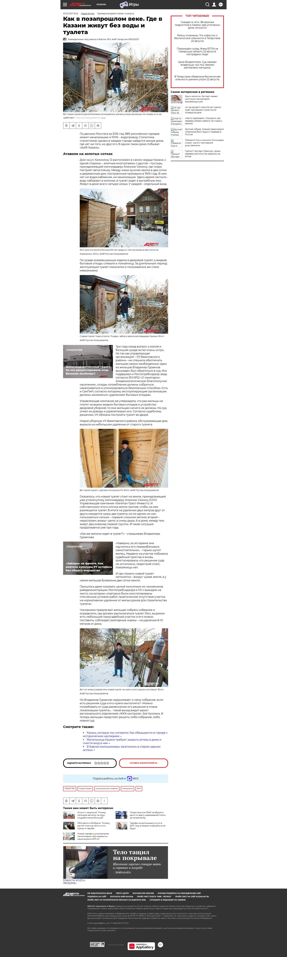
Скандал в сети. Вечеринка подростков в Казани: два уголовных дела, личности (197, 25)
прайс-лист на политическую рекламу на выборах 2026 (116, 900)
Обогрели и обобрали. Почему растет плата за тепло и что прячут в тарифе (93, 826)
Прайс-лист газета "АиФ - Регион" (154, 897)
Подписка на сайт (96, 897)
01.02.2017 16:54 (70, 13)
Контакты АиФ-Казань (121, 897)
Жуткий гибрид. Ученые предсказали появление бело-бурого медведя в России (204, 132)
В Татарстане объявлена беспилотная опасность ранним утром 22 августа (197, 78)
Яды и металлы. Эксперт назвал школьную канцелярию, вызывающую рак (201, 99)
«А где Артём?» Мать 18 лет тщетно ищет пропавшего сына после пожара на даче (203, 110)
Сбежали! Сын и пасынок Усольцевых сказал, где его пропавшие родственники (204, 143)
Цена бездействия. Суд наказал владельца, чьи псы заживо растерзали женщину (197, 65)
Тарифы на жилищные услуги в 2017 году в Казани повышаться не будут (147, 826)
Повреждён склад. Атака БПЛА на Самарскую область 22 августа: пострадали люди (197, 51)
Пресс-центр (122, 893)
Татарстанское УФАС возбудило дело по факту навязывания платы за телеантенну (147, 815)
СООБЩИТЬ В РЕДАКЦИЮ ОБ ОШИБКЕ (167, 900)
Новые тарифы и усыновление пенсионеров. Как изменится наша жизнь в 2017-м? (93, 836)
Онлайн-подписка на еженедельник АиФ (179, 893)
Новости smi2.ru (74, 880)
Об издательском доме (99, 893)
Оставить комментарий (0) (143, 763)
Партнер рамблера (116, 945)
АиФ (103, 117)
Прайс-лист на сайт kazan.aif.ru (192, 897)
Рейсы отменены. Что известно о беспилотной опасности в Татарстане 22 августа (197, 38)
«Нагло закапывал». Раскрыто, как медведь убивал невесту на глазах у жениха (203, 121)
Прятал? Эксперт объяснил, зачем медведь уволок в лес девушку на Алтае (202, 154)
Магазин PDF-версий (143, 893)
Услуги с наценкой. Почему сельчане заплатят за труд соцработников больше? (91, 815)
